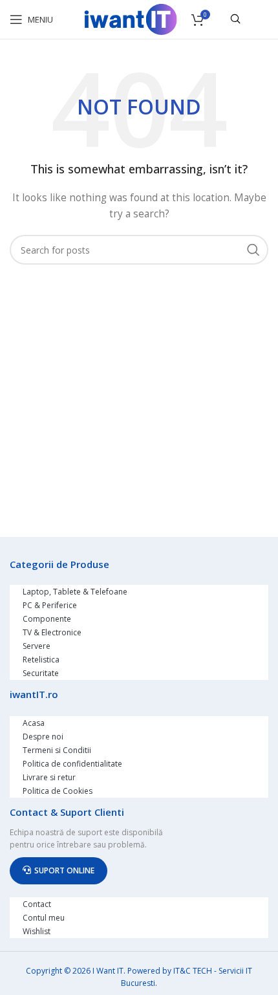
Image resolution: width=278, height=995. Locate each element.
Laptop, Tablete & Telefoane (75, 591)
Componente (47, 618)
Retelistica (41, 659)
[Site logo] (130, 18)
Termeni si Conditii (57, 750)
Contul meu (44, 917)
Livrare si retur (49, 777)
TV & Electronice (52, 632)
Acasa (34, 722)
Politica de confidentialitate (72, 763)
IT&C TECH (192, 970)
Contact (37, 904)
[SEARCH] (253, 250)
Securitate (41, 673)
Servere (36, 645)
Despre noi (43, 736)
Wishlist (36, 931)
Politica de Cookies (57, 790)
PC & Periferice (50, 605)
